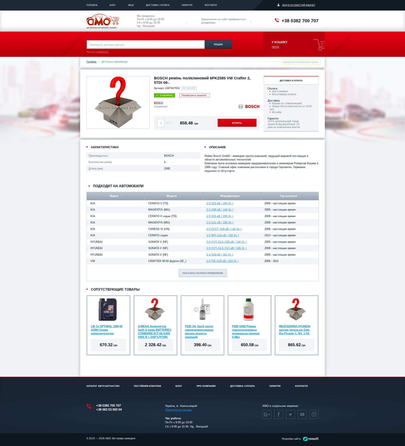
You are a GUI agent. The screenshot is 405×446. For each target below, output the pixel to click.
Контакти (211, 5)
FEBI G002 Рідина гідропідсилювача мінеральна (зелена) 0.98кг (245, 330)
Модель (172, 196)
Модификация (230, 196)
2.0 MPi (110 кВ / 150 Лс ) (223, 235)
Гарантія (187, 5)
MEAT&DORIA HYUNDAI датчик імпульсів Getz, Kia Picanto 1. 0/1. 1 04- (294, 330)
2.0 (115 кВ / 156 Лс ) (220, 203)
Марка (114, 196)
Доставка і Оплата (157, 5)
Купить (237, 123)
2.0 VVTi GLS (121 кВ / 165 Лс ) (227, 248)
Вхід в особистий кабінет (298, 5)
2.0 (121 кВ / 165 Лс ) (220, 222)
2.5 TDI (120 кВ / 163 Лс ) (223, 261)
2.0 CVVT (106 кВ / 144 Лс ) (224, 229)
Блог (113, 5)
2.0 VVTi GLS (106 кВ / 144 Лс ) (227, 241)
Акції (131, 5)
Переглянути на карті (178, 409)
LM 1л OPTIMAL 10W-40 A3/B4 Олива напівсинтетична (106, 330)
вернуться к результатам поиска (301, 62)
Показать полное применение (202, 273)
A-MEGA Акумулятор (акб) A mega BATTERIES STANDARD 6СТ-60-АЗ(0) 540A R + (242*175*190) (154, 330)
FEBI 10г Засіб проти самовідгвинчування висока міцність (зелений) (199, 330)
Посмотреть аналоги (194, 95)
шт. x (169, 123)
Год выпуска (288, 196)
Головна (91, 5)
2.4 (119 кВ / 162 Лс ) (220, 254)
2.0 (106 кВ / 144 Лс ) (220, 209)
